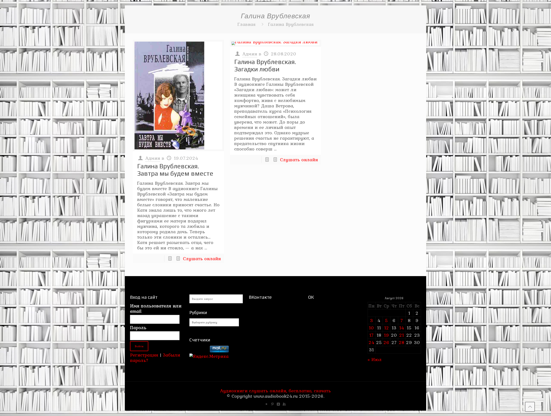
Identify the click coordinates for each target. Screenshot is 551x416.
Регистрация (144, 354)
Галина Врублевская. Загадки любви (265, 65)
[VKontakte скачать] (278, 404)
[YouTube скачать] (267, 404)
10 (371, 327)
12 (386, 327)
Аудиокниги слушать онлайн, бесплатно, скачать (275, 390)
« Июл (375, 359)
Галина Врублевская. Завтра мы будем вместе (175, 169)
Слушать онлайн (202, 258)
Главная (246, 24)
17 (371, 335)
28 (401, 342)
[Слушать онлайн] (178, 95)
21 (401, 335)
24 (372, 342)
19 (386, 335)
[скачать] (198, 350)
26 (386, 342)
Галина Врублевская (291, 24)
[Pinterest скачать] (272, 404)
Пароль (138, 327)
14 (401, 327)
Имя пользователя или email (155, 308)
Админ (152, 158)
